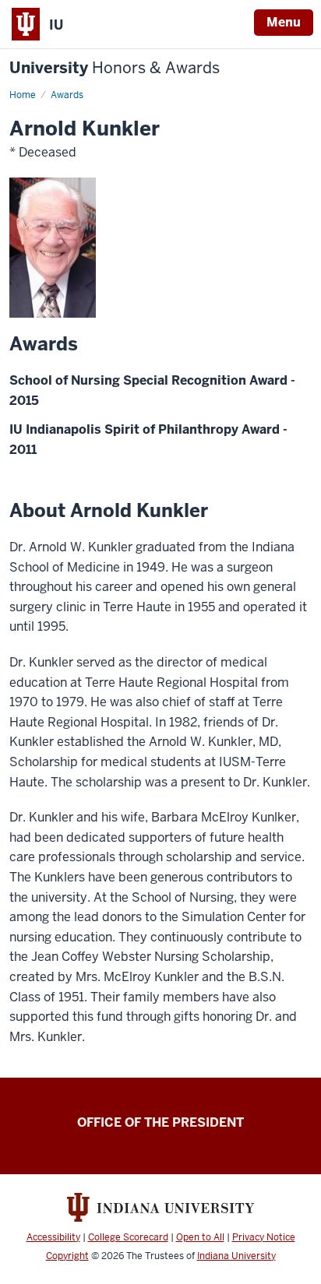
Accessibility (53, 1237)
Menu (283, 22)
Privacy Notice (263, 1237)
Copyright (67, 1256)
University (114, 68)
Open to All (200, 1237)
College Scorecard (128, 1237)
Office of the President (160, 1122)
